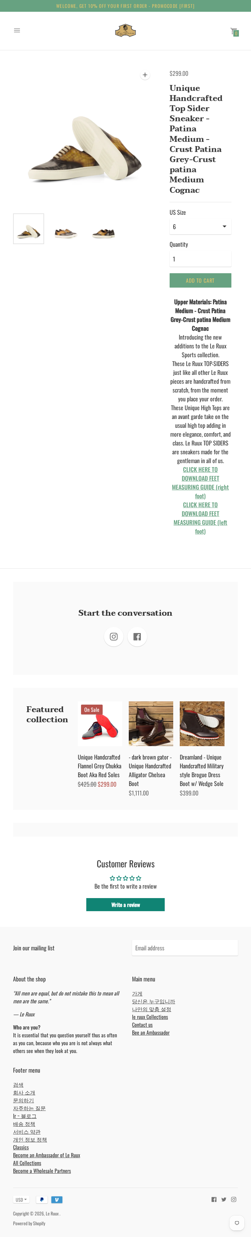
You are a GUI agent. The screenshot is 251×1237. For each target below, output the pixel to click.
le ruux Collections (150, 1017)
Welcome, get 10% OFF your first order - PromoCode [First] (125, 5)
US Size (178, 212)
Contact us (142, 1024)
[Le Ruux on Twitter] (223, 1198)
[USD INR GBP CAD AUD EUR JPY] (18, 1199)
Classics (21, 1147)
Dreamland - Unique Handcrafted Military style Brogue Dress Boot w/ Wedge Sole (202, 770)
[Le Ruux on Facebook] (214, 1198)
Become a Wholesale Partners (42, 1171)
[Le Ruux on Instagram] (233, 1198)
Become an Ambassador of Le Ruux (46, 1155)
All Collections (27, 1163)
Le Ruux (52, 1213)
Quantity (179, 244)
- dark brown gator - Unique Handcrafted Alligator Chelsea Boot (150, 770)
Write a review (125, 905)
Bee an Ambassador (151, 1032)
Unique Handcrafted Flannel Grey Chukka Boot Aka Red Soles (99, 766)
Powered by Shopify (29, 1223)
